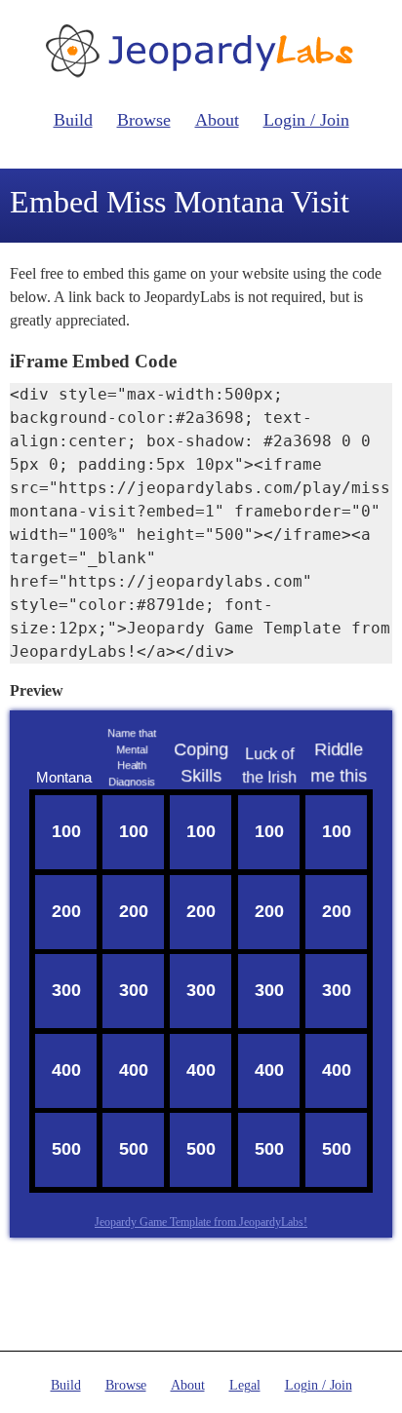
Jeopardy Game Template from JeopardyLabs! (201, 1222)
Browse (144, 120)
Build (73, 120)
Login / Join (306, 120)
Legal (245, 1385)
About (217, 120)
